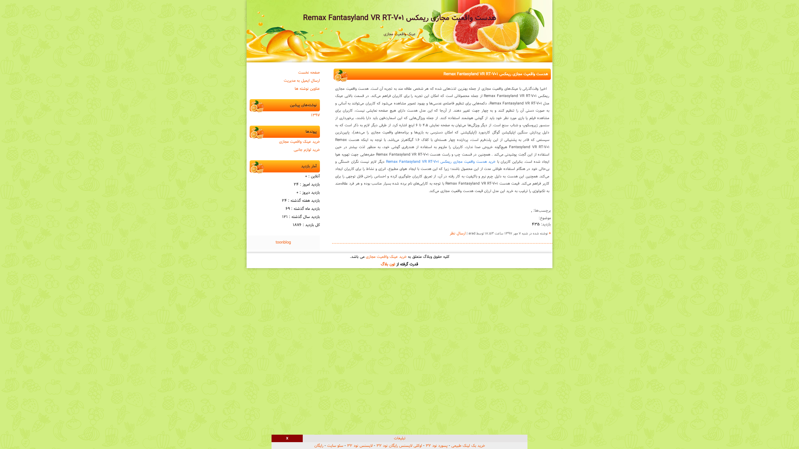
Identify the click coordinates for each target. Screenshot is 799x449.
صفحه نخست (309, 73)
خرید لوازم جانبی (307, 150)
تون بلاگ (388, 264)
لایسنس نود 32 (360, 446)
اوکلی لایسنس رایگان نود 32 (399, 446)
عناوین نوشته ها (307, 89)
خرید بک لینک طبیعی (468, 446)
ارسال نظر (458, 233)
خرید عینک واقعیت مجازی (299, 142)
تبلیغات (399, 438)
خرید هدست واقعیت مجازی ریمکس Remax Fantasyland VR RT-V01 (441, 162)
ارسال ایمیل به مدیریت (302, 81)
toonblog (283, 242)
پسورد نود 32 (437, 446)
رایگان (318, 446)
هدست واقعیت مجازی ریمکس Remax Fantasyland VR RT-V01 (399, 18)
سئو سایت (335, 446)
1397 (315, 115)
